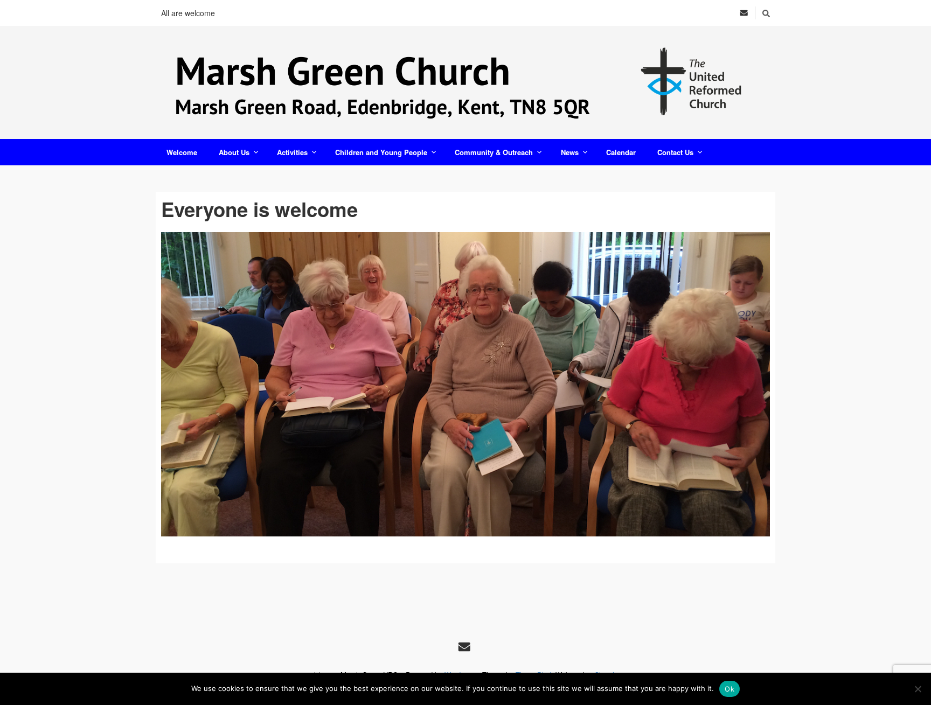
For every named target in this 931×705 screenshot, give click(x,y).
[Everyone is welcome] (465, 384)
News (570, 152)
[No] (917, 688)
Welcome (181, 152)
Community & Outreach (494, 152)
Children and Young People (381, 152)
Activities (292, 152)
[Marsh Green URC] (465, 82)
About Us (234, 152)
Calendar (621, 152)
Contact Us (675, 152)
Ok (729, 689)
